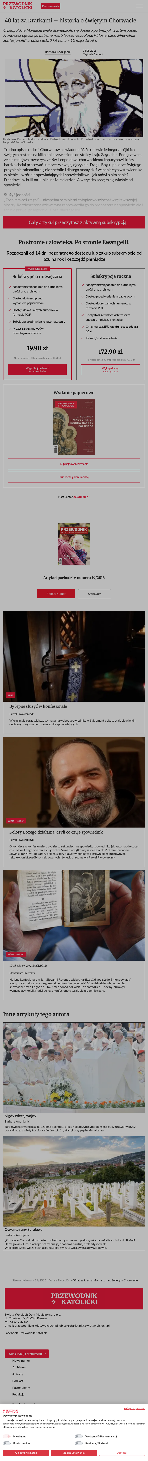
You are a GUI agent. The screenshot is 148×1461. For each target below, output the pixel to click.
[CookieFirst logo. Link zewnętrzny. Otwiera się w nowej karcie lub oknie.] (10, 1411)
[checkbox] (7, 1436)
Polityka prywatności (134, 1408)
